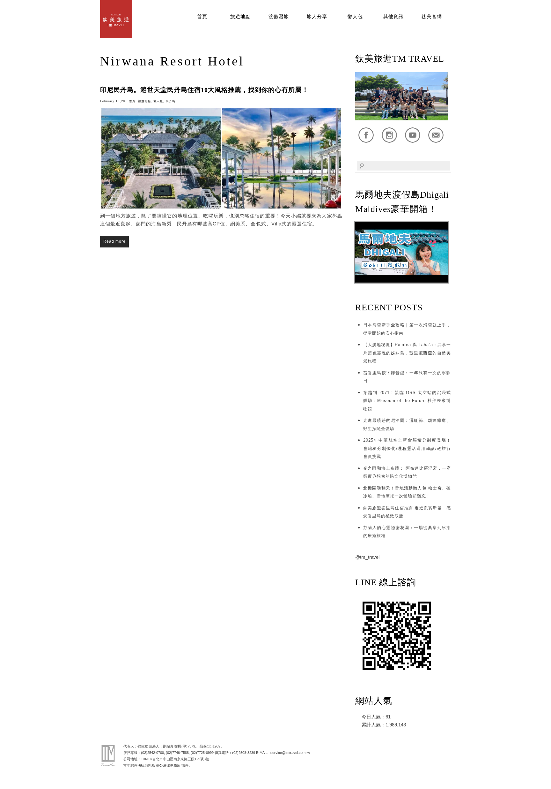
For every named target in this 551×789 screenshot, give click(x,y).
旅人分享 (317, 16)
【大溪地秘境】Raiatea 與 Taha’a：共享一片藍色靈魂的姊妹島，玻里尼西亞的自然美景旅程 (407, 352)
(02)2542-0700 (152, 753)
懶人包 (355, 16)
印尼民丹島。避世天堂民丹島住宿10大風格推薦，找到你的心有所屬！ (204, 89)
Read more (114, 241)
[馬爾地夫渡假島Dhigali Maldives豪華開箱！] (401, 281)
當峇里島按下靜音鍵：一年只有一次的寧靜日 (407, 376)
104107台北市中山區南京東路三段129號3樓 (175, 759)
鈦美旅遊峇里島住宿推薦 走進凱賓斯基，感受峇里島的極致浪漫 (407, 512)
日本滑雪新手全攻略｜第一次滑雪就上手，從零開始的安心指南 (407, 329)
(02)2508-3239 (243, 753)
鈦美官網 (432, 16)
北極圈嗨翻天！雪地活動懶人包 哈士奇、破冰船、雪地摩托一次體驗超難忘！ (407, 492)
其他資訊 (393, 16)
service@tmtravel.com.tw (290, 753)
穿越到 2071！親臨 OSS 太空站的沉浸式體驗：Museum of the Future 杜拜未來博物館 (407, 400)
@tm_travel (367, 557)
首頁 (202, 16)
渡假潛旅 (278, 16)
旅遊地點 (240, 16)
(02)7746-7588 (177, 753)
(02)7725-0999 (202, 753)
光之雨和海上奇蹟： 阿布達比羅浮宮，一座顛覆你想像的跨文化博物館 (407, 472)
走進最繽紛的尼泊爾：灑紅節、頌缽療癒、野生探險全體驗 (407, 424)
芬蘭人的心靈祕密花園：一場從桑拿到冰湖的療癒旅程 (407, 531)
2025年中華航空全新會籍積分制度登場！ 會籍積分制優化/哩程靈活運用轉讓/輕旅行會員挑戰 (407, 448)
